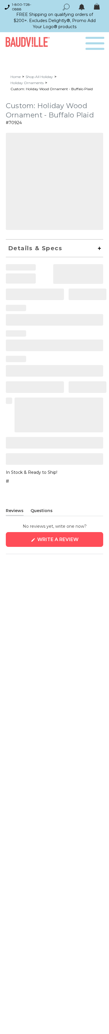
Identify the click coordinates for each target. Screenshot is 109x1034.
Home (15, 77)
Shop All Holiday (39, 77)
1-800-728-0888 (21, 6)
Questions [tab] (42, 512)
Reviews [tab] (15, 512)
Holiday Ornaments (27, 83)
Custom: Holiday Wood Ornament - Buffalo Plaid (51, 89)
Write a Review (69, 541)
